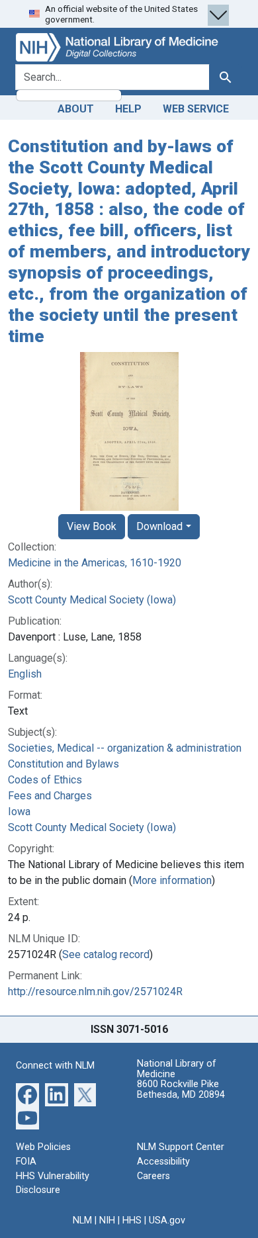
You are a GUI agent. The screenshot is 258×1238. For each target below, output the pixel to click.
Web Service (196, 109)
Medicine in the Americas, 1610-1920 (94, 562)
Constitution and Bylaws (63, 764)
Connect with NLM (55, 1065)
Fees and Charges (50, 795)
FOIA (26, 1161)
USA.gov (167, 1220)
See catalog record (106, 954)
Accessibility (163, 1161)
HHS (132, 1220)
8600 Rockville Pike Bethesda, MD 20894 (181, 1089)
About (76, 109)
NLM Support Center (180, 1147)
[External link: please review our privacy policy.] (27, 1094)
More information (172, 880)
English (25, 674)
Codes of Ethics (45, 780)
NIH (107, 1220)
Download (159, 526)
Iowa (19, 811)
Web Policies (43, 1147)
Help (128, 109)
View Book (91, 526)
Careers (153, 1176)
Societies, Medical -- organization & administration (124, 748)
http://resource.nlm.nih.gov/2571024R (95, 991)
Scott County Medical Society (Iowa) (92, 600)
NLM (82, 1220)
